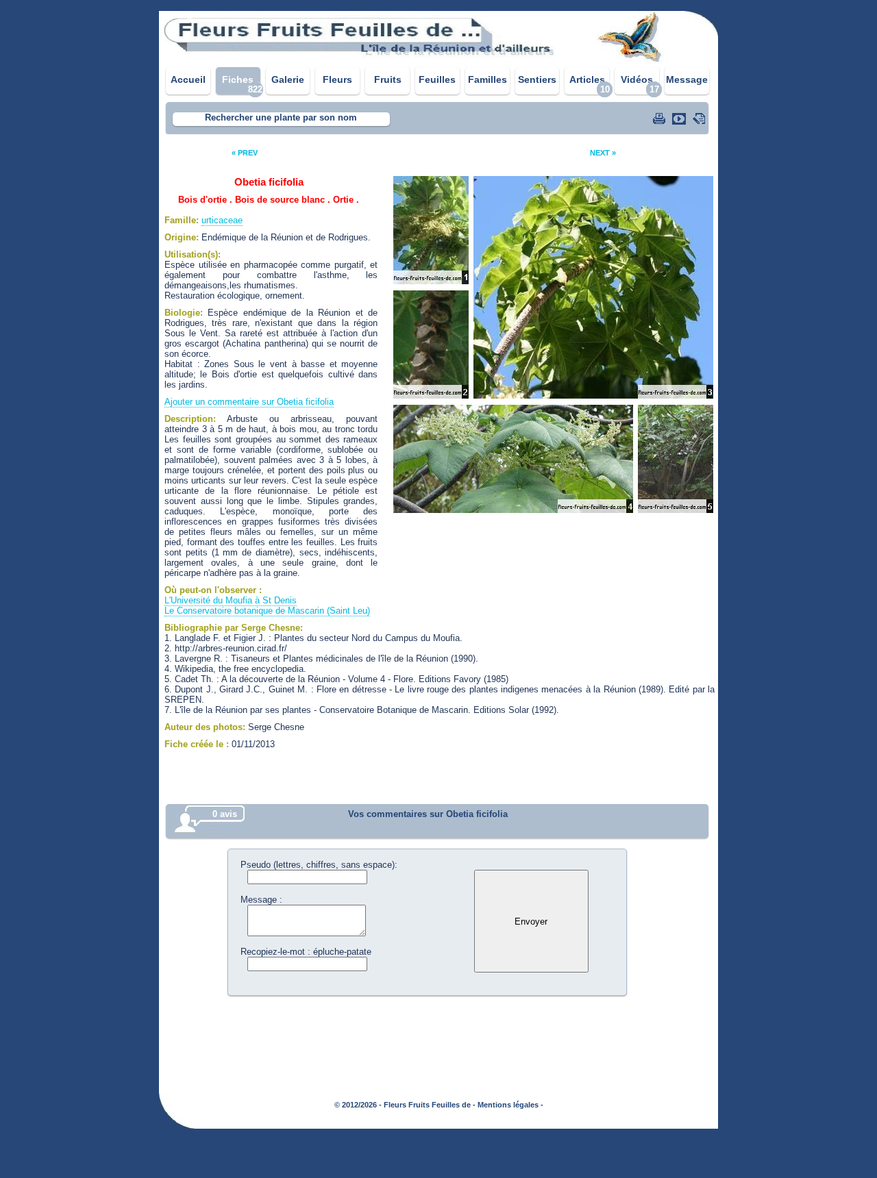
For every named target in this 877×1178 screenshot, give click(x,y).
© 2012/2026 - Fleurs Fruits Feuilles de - (404, 1105)
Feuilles (437, 79)
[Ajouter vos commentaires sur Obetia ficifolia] (700, 118)
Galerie (287, 79)
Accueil (188, 79)
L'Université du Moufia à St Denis (230, 600)
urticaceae (222, 220)
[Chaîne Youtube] (680, 118)
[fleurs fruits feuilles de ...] (438, 60)
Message (687, 79)
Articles (587, 79)
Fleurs (337, 79)
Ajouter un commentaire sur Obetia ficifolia (249, 402)
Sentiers (537, 79)
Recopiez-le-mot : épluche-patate (305, 952)
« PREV (245, 153)
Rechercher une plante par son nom (281, 117)
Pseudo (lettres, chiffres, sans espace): (318, 865)
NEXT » (603, 153)
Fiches (238, 79)
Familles (487, 79)
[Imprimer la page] (660, 118)
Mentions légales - (510, 1105)
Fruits (388, 79)
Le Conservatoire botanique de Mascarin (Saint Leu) (267, 610)
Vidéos (637, 79)
